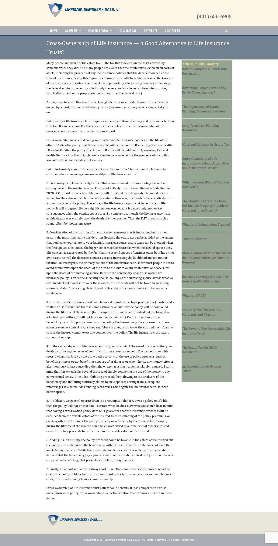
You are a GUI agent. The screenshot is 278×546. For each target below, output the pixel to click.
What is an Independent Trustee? (206, 224)
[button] (226, 30)
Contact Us (187, 539)
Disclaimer (173, 539)
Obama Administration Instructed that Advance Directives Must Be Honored (206, 257)
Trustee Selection (194, 239)
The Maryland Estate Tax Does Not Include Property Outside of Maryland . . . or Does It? (205, 205)
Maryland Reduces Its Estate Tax (205, 144)
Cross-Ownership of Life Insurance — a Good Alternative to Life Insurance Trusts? (205, 163)
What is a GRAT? (194, 295)
